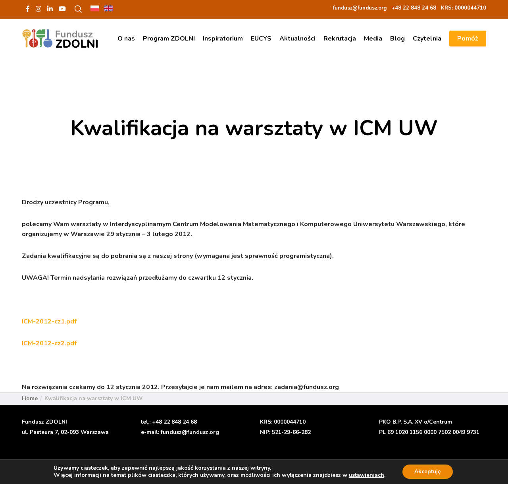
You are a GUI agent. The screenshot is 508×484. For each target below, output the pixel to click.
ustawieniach (366, 475)
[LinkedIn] (50, 9)
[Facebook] (28, 9)
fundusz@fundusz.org (190, 432)
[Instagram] (38, 9)
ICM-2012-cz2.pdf (49, 343)
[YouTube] (62, 9)
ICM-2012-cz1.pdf (49, 321)
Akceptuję (427, 471)
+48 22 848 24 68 (174, 422)
